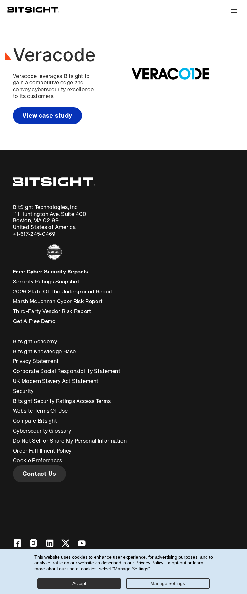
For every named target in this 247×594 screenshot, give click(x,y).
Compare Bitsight (35, 420)
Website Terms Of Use (40, 410)
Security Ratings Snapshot (46, 281)
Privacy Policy (149, 562)
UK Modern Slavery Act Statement (55, 381)
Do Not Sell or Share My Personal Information (70, 440)
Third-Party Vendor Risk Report (52, 311)
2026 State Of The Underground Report (63, 291)
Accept (79, 583)
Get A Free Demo (34, 321)
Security (23, 391)
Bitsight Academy (35, 341)
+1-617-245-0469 (34, 234)
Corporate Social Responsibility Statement (66, 371)
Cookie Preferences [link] (37, 460)
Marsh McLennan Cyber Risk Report (58, 301)
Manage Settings (168, 583)
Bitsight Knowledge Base (44, 351)
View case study (47, 115)
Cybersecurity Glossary (42, 430)
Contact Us (39, 473)
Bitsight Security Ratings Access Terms (62, 401)
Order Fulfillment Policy (42, 450)
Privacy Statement (36, 361)
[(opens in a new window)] (54, 252)
